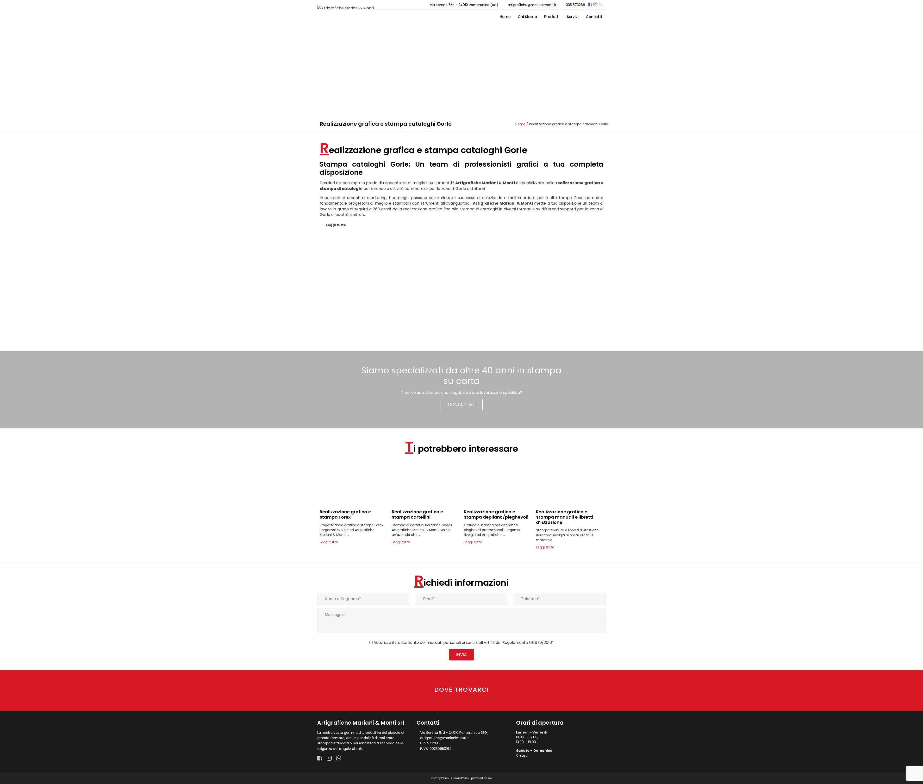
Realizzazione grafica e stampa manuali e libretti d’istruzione (564, 517)
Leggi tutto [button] (336, 225)
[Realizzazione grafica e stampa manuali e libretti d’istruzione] (569, 505)
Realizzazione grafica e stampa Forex (345, 514)
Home (505, 16)
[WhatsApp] (601, 4)
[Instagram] (595, 4)
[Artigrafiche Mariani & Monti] (345, 8)
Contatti (594, 16)
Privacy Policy (440, 778)
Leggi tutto (329, 542)
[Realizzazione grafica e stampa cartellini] (425, 505)
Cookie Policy (460, 778)
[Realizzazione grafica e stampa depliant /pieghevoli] (497, 505)
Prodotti (552, 16)
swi (489, 778)
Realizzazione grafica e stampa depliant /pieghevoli (496, 514)
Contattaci (461, 404)
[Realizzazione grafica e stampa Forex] (353, 505)
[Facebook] (590, 4)
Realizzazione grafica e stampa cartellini (417, 514)
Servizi (573, 16)
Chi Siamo (527, 16)
